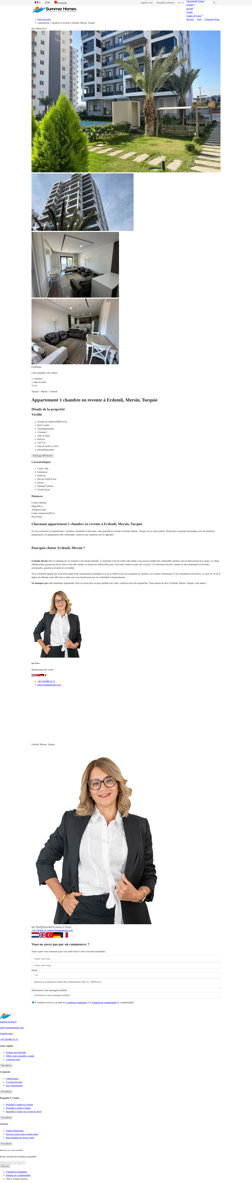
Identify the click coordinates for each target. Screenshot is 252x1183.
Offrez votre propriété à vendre (20, 1056)
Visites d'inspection (14, 1130)
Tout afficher (6, 1065)
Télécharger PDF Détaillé (42, 456)
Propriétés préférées (166, 2)
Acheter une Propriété (16, 1052)
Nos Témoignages (14, 1085)
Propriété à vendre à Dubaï (18, 1108)
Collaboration (12, 1078)
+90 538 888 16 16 (46, 681)
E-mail (38, 692)
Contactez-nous (211, 19)
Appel (52, 692)
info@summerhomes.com (49, 685)
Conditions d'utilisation (76, 1002)
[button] (191, 5)
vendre (189, 12)
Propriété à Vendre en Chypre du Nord (23, 1111)
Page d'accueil (43, 19)
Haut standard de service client (20, 1137)
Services (190, 19)
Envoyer (39, 1010)
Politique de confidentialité (104, 1002)
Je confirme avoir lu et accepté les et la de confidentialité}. (84, 1002)
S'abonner (5, 1166)
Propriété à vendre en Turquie (19, 1104)
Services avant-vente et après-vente (22, 1134)
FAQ (199, 19)
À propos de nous (14, 1082)
